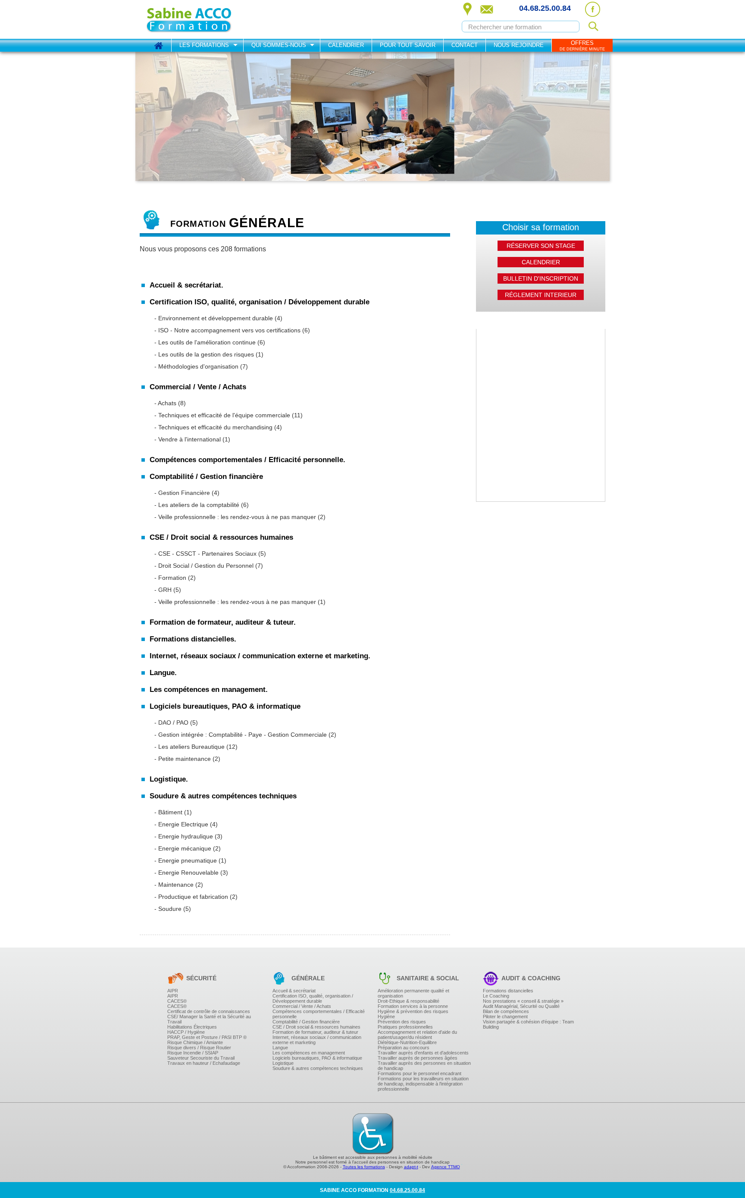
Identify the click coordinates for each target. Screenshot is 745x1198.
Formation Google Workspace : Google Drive (230, 763)
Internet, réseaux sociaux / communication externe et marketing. (260, 656)
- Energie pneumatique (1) (190, 860)
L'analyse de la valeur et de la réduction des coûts (236, 410)
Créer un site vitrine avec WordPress (221, 695)
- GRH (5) (167, 589)
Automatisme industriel (205, 854)
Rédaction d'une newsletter (210, 723)
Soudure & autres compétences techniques (317, 1068)
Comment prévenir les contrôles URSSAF (226, 575)
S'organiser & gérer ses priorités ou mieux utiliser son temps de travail (259, 527)
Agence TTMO (445, 1166)
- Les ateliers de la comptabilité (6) (201, 504)
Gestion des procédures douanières (220, 447)
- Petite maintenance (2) (187, 758)
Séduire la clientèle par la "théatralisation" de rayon (238, 450)
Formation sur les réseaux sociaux (218, 716)
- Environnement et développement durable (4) (218, 318)
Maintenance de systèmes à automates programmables (243, 840)
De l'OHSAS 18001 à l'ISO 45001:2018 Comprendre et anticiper (253, 360)
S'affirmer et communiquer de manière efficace (232, 610)
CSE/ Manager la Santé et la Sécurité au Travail (209, 1019)
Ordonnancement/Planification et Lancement (230, 375)
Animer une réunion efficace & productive (226, 763)
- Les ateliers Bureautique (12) (196, 746)
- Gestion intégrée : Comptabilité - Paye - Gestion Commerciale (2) (245, 734)
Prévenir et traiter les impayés (213, 522)
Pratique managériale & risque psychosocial (230, 819)
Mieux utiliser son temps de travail (218, 596)
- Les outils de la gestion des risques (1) (208, 354)
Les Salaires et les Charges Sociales (221, 509)
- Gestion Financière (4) (186, 492)
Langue (280, 1047)
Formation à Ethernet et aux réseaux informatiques (237, 768)
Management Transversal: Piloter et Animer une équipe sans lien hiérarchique (269, 805)
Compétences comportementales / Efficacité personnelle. (247, 460)
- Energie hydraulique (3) (188, 836)
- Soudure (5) (172, 908)
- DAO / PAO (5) (176, 722)
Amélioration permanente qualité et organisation (413, 993)
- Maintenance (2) (178, 884)
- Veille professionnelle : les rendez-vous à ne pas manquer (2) (240, 516)
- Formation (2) (175, 577)
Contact (464, 45)
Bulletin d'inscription (540, 278)
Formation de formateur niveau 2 (216, 662)
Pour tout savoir (407, 45)
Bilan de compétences (506, 1011)
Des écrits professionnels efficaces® (220, 325)
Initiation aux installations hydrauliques (223, 845)
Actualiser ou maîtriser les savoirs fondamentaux (235, 582)
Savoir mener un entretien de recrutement (227, 613)
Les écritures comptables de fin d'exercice (227, 548)
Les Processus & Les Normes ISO (217, 348)
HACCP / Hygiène (186, 1032)
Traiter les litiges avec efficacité (214, 431)
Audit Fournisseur (199, 379)
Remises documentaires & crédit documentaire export (241, 453)
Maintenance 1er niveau (206, 901)
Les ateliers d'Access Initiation (213, 832)
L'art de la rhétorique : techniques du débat (228, 575)
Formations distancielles (508, 990)
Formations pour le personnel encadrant (419, 1073)
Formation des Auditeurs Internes (217, 358)
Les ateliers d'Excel (201, 804)
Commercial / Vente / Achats (301, 1006)
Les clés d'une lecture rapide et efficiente (226, 547)
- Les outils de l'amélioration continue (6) (209, 342)
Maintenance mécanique (207, 864)
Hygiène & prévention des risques (413, 1011)
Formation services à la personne (413, 1006)
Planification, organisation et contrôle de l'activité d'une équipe (251, 729)
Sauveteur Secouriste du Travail (201, 1057)
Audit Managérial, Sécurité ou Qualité (521, 1006)
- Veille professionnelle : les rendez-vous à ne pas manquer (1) (240, 601)
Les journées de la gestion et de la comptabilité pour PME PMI (251, 526)
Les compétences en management (308, 1052)
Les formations (204, 45)
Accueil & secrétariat (294, 990)
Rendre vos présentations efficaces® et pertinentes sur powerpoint (256, 811)
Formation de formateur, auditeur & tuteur (315, 1032)
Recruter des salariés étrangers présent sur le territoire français (252, 595)
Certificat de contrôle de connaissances (208, 1011)
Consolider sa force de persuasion (218, 452)
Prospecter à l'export (202, 448)
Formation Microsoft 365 (206, 769)
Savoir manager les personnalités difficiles (228, 812)
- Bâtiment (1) (173, 812)
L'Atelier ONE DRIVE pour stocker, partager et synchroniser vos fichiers (261, 756)
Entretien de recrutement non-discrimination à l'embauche (246, 485)
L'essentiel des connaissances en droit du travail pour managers (253, 582)
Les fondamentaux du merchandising (222, 443)
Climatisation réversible (206, 888)
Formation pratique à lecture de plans (222, 906)
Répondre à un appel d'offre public (219, 486)
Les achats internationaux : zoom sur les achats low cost (244, 440)
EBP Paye (190, 751)
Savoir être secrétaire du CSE (213, 576)
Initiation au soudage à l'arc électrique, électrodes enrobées (248, 925)
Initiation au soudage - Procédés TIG (221, 918)
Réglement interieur (540, 294)
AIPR (172, 990)
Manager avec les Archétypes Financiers (225, 722)
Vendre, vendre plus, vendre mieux (219, 445)
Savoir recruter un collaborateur (215, 606)
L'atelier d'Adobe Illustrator (209, 752)
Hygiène (386, 1016)
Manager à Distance (202, 715)
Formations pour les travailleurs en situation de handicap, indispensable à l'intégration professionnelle (423, 1084)
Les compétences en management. (209, 689)
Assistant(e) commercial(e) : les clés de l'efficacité (236, 466)
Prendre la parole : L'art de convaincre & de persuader (241, 561)
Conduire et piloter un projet (211, 396)
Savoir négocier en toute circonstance (222, 630)
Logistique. (169, 779)
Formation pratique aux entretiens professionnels (235, 757)
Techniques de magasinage (211, 812)
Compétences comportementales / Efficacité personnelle (318, 1014)
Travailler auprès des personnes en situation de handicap (424, 1065)
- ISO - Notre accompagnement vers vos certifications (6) (232, 330)
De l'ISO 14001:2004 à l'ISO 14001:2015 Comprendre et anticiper (255, 334)
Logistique (283, 1063)
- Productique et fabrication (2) (196, 896)
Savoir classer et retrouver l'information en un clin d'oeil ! (244, 616)
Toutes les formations (364, 1166)
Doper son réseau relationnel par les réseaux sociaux (241, 730)
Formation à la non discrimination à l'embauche (233, 492)
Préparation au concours (403, 1047)
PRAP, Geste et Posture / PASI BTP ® (207, 1037)
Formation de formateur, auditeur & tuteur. (223, 622)
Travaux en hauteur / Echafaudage (203, 1063)
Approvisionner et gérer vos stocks (218, 805)
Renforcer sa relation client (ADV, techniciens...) (234, 493)
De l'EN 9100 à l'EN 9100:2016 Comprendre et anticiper (244, 346)
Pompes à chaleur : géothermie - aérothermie (231, 882)
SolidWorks (191, 738)
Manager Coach (197, 588)
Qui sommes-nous (278, 45)
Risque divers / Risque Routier (199, 1047)
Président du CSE (199, 569)
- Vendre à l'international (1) (192, 439)
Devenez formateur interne (209, 648)
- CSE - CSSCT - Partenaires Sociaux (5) (210, 553)
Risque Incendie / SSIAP (192, 1052)
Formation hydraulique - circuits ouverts (224, 852)
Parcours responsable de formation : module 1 (232, 587)
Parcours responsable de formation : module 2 (232, 594)
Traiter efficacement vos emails (214, 311)
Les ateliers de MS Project (209, 403)
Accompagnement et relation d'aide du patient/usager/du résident (417, 1034)
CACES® (177, 1001)
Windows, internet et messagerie (216, 790)
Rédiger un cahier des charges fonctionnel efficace (237, 419)
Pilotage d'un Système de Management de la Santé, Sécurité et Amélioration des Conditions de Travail (298, 372)
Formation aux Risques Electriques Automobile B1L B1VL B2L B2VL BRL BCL (269, 857)
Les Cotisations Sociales (207, 521)
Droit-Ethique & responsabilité (408, 1001)
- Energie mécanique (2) (187, 848)
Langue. (163, 673)
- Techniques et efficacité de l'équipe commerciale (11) (228, 415)
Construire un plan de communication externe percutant (243, 682)
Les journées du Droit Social (211, 611)
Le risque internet (198, 665)
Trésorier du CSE (198, 583)
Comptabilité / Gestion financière (306, 1021)
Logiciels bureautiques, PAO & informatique (317, 1057)
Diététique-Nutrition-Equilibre (407, 1042)
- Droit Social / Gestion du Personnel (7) (208, 565)
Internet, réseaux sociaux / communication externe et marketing (316, 1040)
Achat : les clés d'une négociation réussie (226, 433)
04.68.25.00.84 (545, 8)
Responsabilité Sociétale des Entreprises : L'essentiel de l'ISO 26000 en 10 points (274, 374)
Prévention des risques (402, 1021)
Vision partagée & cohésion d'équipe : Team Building (528, 1024)
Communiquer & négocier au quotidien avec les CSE (240, 590)
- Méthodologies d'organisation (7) (201, 366)
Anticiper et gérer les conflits (211, 770)
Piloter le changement (505, 1016)
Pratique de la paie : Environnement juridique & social (241, 616)
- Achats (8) (170, 403)
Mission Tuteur (195, 679)
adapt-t (411, 1166)
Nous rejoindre (519, 45)
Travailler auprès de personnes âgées (417, 1057)
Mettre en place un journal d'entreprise (223, 751)
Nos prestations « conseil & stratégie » (523, 1001)
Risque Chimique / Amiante (195, 1042)
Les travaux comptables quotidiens (219, 528)
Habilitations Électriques (192, 1026)
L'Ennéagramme (197, 499)
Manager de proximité (204, 784)
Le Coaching (496, 995)
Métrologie (190, 913)
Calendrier (346, 45)
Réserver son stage (541, 245)
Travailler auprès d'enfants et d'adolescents (423, 1052)
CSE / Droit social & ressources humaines (316, 1026)
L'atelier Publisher (199, 818)
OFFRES (582, 45)
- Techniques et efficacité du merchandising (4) (218, 427)
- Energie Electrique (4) (186, 824)
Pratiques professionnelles (405, 1026)
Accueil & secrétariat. (186, 285)
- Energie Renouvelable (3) (191, 872)
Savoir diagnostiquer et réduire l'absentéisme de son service (249, 609)
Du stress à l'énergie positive (212, 644)
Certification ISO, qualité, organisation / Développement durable (312, 998)
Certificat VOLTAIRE (201, 589)
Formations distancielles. (193, 639)
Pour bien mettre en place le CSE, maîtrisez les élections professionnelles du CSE (274, 563)
